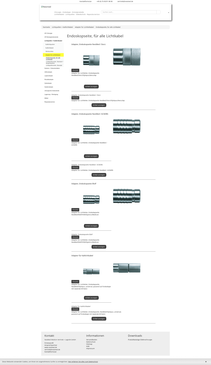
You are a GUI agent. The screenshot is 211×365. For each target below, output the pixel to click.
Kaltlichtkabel (49, 48)
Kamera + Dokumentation (52, 68)
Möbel (46, 98)
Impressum (90, 348)
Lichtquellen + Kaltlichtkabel (62, 27)
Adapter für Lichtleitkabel (84, 27)
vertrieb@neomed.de (125, 1)
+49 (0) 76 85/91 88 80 (104, 1)
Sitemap (89, 344)
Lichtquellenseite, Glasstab (54, 65)
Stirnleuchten (49, 51)
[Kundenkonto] (166, 12)
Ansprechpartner (51, 345)
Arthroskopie (48, 72)
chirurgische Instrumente (52, 90)
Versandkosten (91, 340)
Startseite (46, 27)
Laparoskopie (49, 76)
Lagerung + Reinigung (51, 94)
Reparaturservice (50, 102)
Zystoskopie (48, 83)
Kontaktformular (85, 1)
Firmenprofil (49, 343)
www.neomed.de (51, 347)
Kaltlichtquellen (50, 44)
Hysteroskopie (49, 87)
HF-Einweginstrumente (51, 37)
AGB (87, 346)
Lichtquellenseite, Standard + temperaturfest (54, 62)
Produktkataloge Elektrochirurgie (140, 340)
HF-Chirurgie (48, 33)
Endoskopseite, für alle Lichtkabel (108, 27)
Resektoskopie (49, 79)
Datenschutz (90, 342)
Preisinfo (75, 70)
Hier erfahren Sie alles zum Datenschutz (83, 362)
